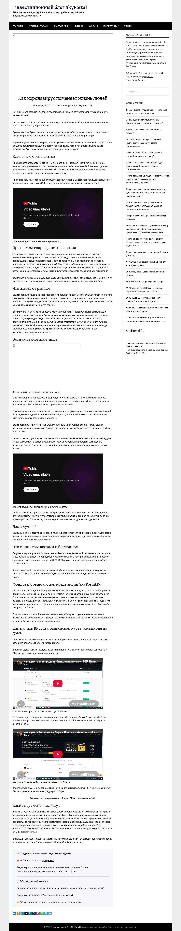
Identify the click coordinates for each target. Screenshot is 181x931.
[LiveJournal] (34, 913)
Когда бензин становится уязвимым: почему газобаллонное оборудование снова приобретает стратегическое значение (147, 229)
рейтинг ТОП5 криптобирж (60, 788)
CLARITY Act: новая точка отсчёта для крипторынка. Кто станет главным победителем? (144, 166)
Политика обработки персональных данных (147, 350)
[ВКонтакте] (14, 913)
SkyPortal (148, 76)
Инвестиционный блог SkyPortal (50, 7)
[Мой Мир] (22, 913)
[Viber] (38, 913)
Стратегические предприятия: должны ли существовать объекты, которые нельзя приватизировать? (146, 192)
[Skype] (46, 913)
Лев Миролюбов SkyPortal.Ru (76, 105)
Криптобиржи (61, 26)
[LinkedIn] (30, 913)
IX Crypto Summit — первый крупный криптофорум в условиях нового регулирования (143, 142)
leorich (160, 73)
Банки (79, 26)
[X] (26, 913)
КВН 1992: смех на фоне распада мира (144, 281)
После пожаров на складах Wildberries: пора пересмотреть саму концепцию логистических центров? (147, 179)
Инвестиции (111, 26)
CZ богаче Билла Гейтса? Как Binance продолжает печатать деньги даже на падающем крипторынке (144, 206)
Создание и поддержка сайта (93, 927)
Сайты (128, 26)
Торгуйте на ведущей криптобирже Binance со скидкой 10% (63, 798)
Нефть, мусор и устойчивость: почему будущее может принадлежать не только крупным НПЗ (145, 242)
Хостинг (93, 26)
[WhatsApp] (42, 913)
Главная (18, 26)
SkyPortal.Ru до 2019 (136, 353)
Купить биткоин (38, 26)
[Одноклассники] (18, 913)
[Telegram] (50, 913)
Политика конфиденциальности (122, 927)
